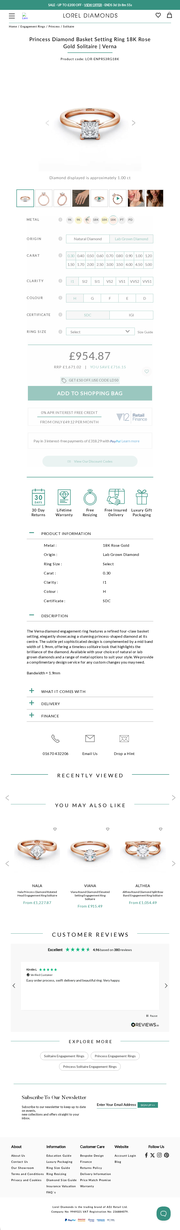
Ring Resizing (56, 1174)
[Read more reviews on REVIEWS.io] (145, 1024)
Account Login (125, 1155)
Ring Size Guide (58, 1168)
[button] (14, 985)
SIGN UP (148, 1105)
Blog (118, 1161)
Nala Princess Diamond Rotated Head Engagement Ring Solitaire (37, 893)
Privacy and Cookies (26, 1180)
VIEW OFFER (93, 5)
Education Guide (58, 1155)
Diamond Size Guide (61, 1180)
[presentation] (47, 124)
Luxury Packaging (59, 1161)
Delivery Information (95, 1174)
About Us (18, 1155)
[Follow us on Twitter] (152, 1156)
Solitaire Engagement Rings (64, 1056)
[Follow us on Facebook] (146, 1156)
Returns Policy (91, 1168)
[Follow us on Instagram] (159, 1156)
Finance (86, 1161)
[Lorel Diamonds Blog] (90, 15)
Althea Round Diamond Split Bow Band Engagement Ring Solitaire (143, 893)
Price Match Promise (95, 1180)
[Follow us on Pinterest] (166, 1156)
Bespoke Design (92, 1155)
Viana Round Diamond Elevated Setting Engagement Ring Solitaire (90, 895)
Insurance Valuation (61, 1186)
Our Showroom (22, 1168)
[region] (90, 986)
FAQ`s (51, 1192)
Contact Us (19, 1161)
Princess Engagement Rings (115, 1056)
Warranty (87, 1186)
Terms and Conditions (27, 1174)
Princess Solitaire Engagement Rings (90, 1067)
